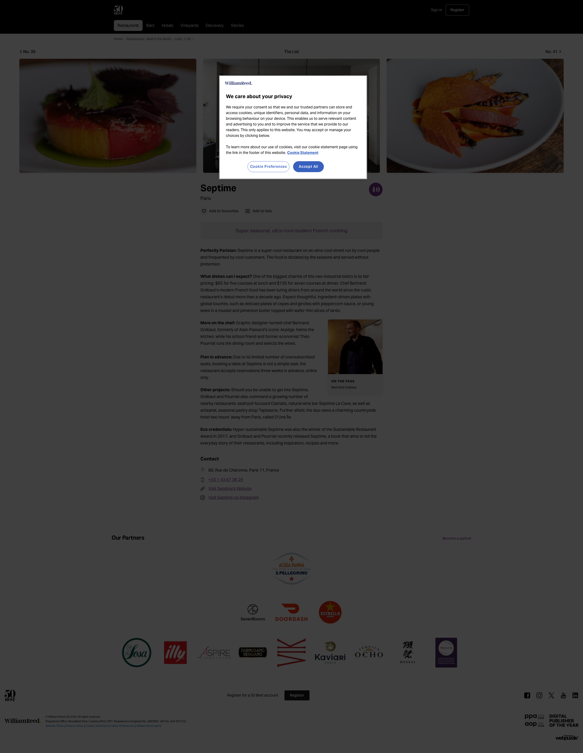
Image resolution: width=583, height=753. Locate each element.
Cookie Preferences (268, 166)
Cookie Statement (302, 152)
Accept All (308, 166)
